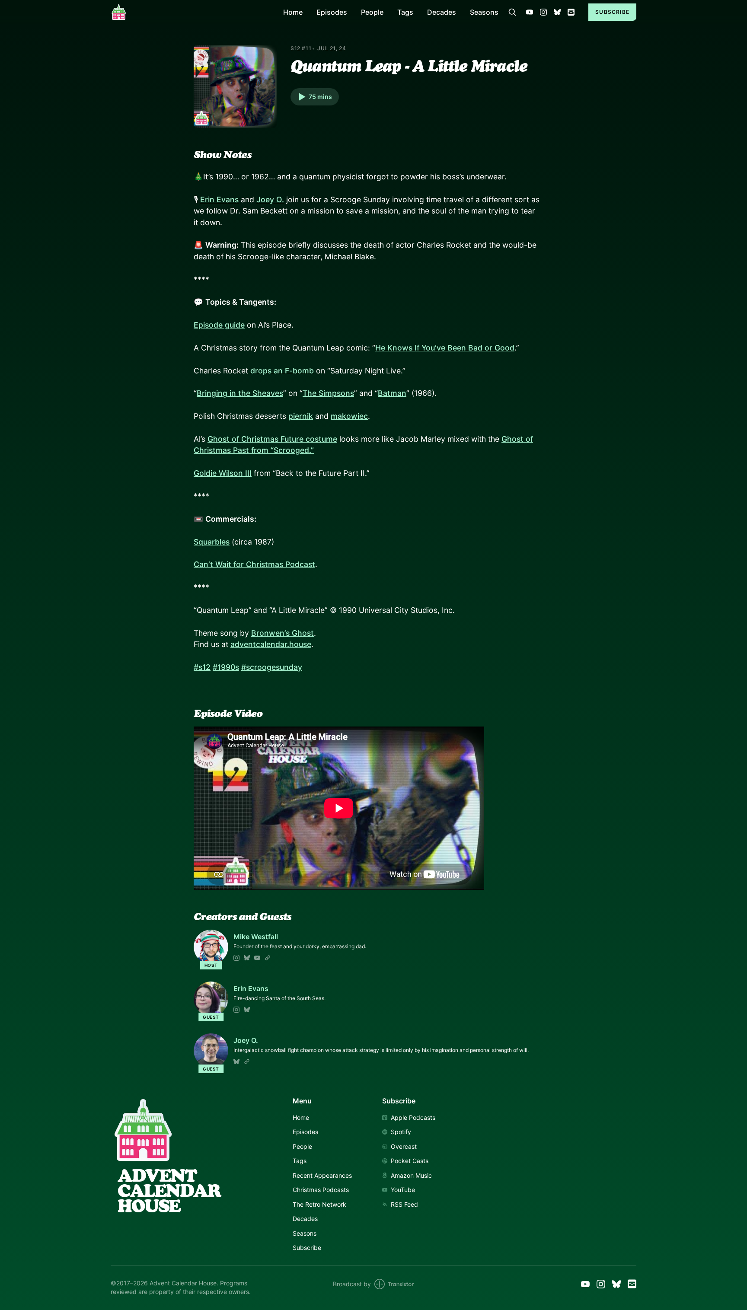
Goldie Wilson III (223, 473)
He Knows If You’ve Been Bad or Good (444, 347)
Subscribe (612, 12)
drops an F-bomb (282, 370)
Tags (405, 12)
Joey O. (270, 199)
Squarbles (212, 541)
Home (293, 12)
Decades (441, 12)
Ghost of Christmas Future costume (272, 438)
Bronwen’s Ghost (282, 632)
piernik (300, 416)
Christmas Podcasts (321, 1190)
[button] (314, 96)
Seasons (484, 12)
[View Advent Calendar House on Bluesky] (557, 12)
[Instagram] (236, 958)
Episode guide (219, 324)
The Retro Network (319, 1205)
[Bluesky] (247, 958)
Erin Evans (219, 199)
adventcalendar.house (270, 644)
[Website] (268, 958)
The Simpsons (328, 393)
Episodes (331, 12)
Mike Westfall (255, 936)
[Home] (192, 11)
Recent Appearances (322, 1176)
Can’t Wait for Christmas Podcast (254, 564)
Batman (392, 393)
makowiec (349, 416)
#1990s (226, 667)
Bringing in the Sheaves (240, 393)
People (372, 12)
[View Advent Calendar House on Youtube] (529, 12)
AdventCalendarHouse (169, 1190)
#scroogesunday (271, 667)
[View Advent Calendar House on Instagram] (543, 12)
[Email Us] (571, 12)
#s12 (202, 667)
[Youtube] (257, 958)
